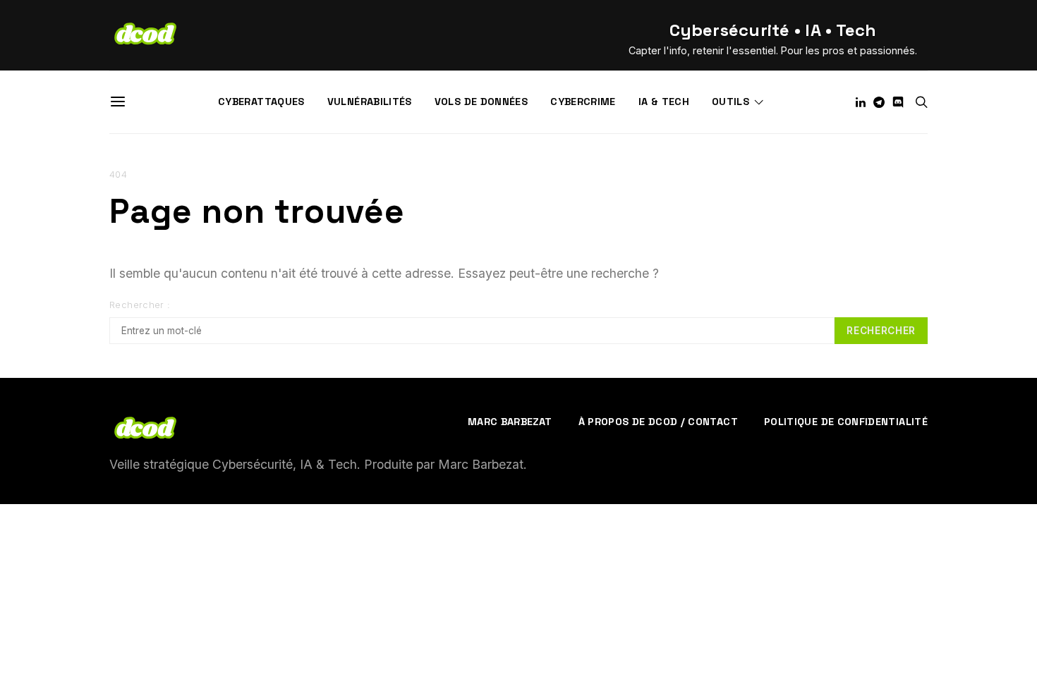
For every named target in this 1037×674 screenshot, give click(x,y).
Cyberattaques (261, 101)
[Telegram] (879, 102)
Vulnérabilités (369, 101)
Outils (730, 101)
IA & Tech (663, 101)
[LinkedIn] (861, 102)
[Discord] (898, 102)
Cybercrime (583, 101)
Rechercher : (140, 305)
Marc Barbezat (510, 421)
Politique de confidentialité (846, 421)
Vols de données (481, 101)
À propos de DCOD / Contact (658, 421)
